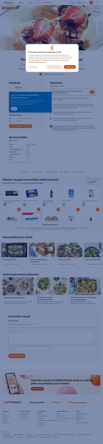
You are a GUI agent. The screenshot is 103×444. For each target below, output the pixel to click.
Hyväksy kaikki (69, 67)
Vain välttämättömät (54, 67)
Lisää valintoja (32, 67)
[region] (52, 58)
